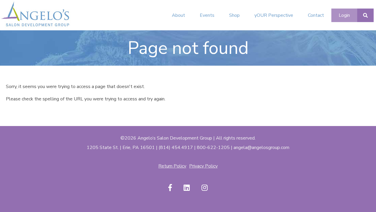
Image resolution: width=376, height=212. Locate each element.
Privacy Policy (203, 166)
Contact (316, 15)
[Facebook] (170, 188)
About (178, 15)
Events (207, 15)
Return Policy (172, 166)
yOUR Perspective (273, 15)
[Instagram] (205, 188)
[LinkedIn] (187, 188)
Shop (234, 15)
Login (344, 15)
